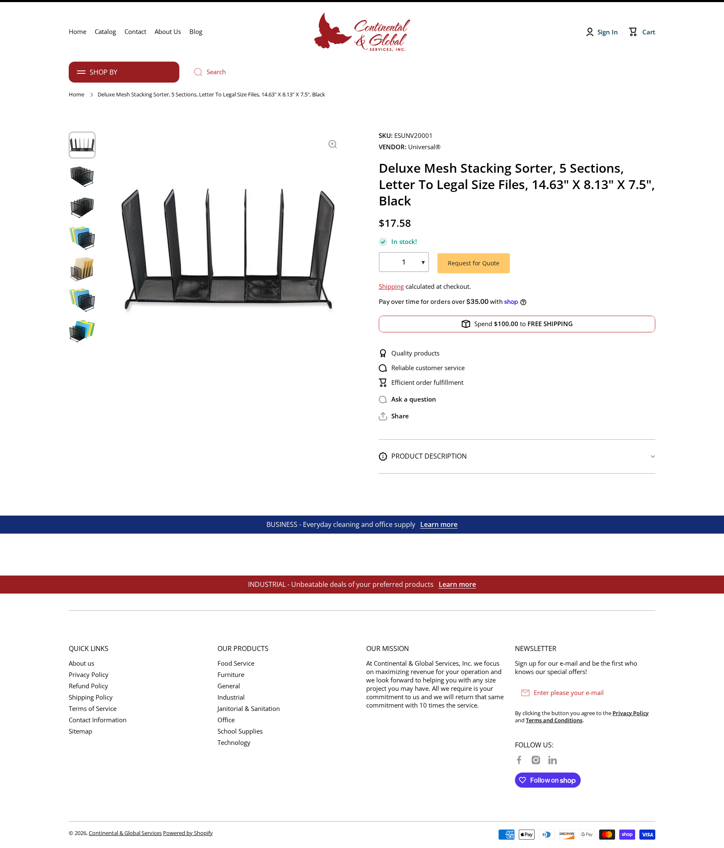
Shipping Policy (91, 697)
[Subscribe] (644, 692)
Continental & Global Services (125, 833)
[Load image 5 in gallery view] (82, 269)
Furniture (230, 674)
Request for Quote (473, 263)
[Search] (195, 72)
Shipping (391, 286)
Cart (648, 32)
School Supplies (240, 731)
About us (81, 663)
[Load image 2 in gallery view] (82, 176)
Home (76, 94)
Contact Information (98, 720)
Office (226, 720)
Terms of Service (92, 708)
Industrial (231, 697)
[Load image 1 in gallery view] (82, 145)
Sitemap (80, 731)
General (228, 686)
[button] (394, 416)
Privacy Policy (89, 674)
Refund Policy (88, 686)
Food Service (235, 663)
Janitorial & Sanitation (248, 708)
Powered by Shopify (188, 833)
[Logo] (362, 32)
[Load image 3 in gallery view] (82, 207)
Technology (234, 742)
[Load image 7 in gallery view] (82, 331)
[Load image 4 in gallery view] (82, 238)
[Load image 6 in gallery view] (82, 300)
